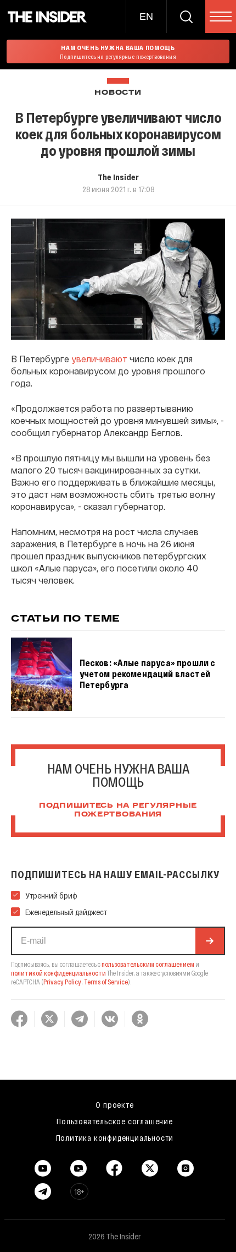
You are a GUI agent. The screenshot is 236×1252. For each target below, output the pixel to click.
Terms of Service (106, 982)
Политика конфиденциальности (115, 1137)
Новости (117, 93)
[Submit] (209, 941)
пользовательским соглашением (148, 964)
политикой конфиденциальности (58, 973)
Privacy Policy (62, 982)
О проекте (114, 1104)
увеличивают (99, 358)
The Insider (118, 177)
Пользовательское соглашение (115, 1121)
